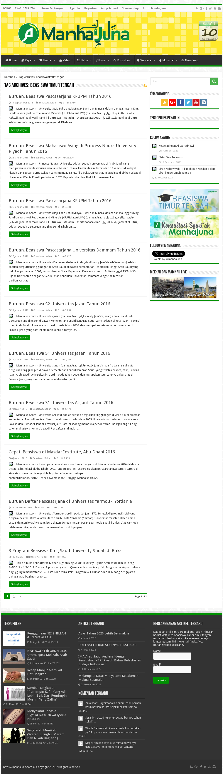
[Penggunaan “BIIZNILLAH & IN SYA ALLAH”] (14, 638)
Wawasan (146, 60)
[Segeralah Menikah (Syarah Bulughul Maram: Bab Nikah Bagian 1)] (14, 735)
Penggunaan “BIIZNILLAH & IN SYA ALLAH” (46, 635)
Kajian (28, 60)
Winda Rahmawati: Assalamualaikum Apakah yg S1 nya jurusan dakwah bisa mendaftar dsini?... (109, 732)
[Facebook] (206, 8)
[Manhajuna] (73, 32)
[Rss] (197, 8)
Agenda (75, 8)
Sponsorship (130, 8)
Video (66, 60)
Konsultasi (123, 60)
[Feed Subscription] (145, 85)
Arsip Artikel (109, 8)
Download (191, 60)
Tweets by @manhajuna (167, 259)
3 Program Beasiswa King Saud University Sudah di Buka (65, 550)
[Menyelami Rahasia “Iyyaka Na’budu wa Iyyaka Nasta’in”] (14, 716)
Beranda (9, 76)
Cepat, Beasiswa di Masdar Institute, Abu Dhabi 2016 (62, 451)
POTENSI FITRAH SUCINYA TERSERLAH (107, 645)
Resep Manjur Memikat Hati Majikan (44, 672)
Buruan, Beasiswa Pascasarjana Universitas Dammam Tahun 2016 (74, 250)
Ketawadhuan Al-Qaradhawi (176, 145)
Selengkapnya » (19, 129)
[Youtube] (215, 8)
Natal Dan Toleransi (171, 157)
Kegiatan (90, 8)
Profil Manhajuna (155, 8)
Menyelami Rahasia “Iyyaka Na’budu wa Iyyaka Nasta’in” (46, 715)
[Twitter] (210, 8)
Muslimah (168, 60)
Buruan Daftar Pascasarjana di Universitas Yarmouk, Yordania (70, 501)
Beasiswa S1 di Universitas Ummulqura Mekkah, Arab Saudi (47, 655)
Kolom (102, 60)
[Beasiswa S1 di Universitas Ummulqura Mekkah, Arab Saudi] (14, 656)
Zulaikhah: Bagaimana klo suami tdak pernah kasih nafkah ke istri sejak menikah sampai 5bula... (109, 706)
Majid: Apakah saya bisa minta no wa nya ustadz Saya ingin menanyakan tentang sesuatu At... (107, 746)
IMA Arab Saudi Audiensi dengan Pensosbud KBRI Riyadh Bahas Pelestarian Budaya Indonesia (109, 660)
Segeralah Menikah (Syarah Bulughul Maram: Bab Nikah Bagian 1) (46, 734)
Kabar (85, 60)
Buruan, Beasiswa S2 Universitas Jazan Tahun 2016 (59, 303)
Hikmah (47, 60)
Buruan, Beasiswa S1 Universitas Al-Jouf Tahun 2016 (61, 402)
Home (13, 60)
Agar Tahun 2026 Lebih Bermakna (103, 633)
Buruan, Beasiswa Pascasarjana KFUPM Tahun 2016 (60, 96)
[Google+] (201, 8)
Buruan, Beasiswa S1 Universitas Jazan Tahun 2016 (59, 353)
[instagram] (219, 8)
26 (59, 157)
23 (58, 409)
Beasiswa (44, 102)
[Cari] (214, 81)
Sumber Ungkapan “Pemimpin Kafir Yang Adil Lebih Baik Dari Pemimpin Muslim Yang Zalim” (47, 693)
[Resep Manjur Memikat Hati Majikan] (14, 675)
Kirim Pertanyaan (53, 8)
